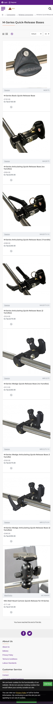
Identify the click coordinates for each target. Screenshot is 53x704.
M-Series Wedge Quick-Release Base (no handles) (26, 384)
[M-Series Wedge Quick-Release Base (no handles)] (26, 352)
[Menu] (3, 8)
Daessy (7, 90)
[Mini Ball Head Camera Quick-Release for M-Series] (26, 569)
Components (11, 15)
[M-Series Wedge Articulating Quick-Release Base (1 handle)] (26, 423)
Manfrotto (8, 595)
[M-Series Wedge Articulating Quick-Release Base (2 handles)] (26, 496)
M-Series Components (26, 15)
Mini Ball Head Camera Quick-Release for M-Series (26, 601)
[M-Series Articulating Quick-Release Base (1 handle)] (26, 208)
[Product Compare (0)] (11, 34)
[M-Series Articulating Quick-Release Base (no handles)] (26, 135)
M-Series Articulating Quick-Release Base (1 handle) (27, 240)
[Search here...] (50, 8)
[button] (6, 107)
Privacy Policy (21, 693)
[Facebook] (23, 633)
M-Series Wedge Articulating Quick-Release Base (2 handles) (27, 529)
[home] (2, 14)
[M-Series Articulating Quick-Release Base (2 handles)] (26, 279)
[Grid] (3, 34)
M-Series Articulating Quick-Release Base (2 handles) (23, 312)
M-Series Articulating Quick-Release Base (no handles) (24, 168)
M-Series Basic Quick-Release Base (19, 96)
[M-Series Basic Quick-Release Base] (26, 64)
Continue (47, 684)
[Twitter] (29, 633)
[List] (6, 34)
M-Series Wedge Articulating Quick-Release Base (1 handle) (27, 455)
